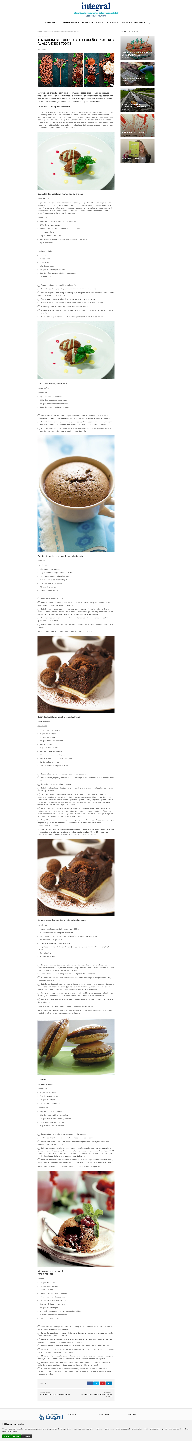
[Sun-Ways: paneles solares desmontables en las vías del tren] (137, 100)
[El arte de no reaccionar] (137, 125)
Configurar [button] (27, 1436)
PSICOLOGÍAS (111, 23)
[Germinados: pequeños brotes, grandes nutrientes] (137, 74)
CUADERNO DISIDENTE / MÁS (132, 23)
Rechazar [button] (16, 1436)
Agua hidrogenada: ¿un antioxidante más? (55, 1395)
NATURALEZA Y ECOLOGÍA (91, 23)
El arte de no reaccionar (133, 133)
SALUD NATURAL (48, 23)
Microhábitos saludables (133, 158)
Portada (40, 31)
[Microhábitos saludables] (137, 151)
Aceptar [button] (6, 1436)
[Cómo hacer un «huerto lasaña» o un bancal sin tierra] (137, 48)
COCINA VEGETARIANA (68, 23)
